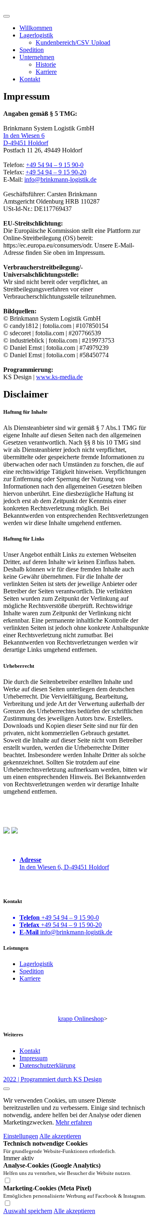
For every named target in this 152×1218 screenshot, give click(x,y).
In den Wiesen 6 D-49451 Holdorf (25, 139)
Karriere (46, 71)
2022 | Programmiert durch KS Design (52, 1079)
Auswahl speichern (27, 1210)
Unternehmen (36, 57)
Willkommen (35, 27)
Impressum (33, 1058)
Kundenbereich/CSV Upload (73, 42)
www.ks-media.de (59, 376)
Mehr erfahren (74, 1122)
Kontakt (29, 79)
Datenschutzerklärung (47, 1065)
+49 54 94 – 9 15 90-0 (54, 164)
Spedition (31, 49)
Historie (46, 64)
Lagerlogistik (36, 963)
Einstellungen (20, 1136)
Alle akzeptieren (60, 1136)
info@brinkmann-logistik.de (60, 179)
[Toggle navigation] (6, 16)
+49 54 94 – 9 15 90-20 (56, 172)
